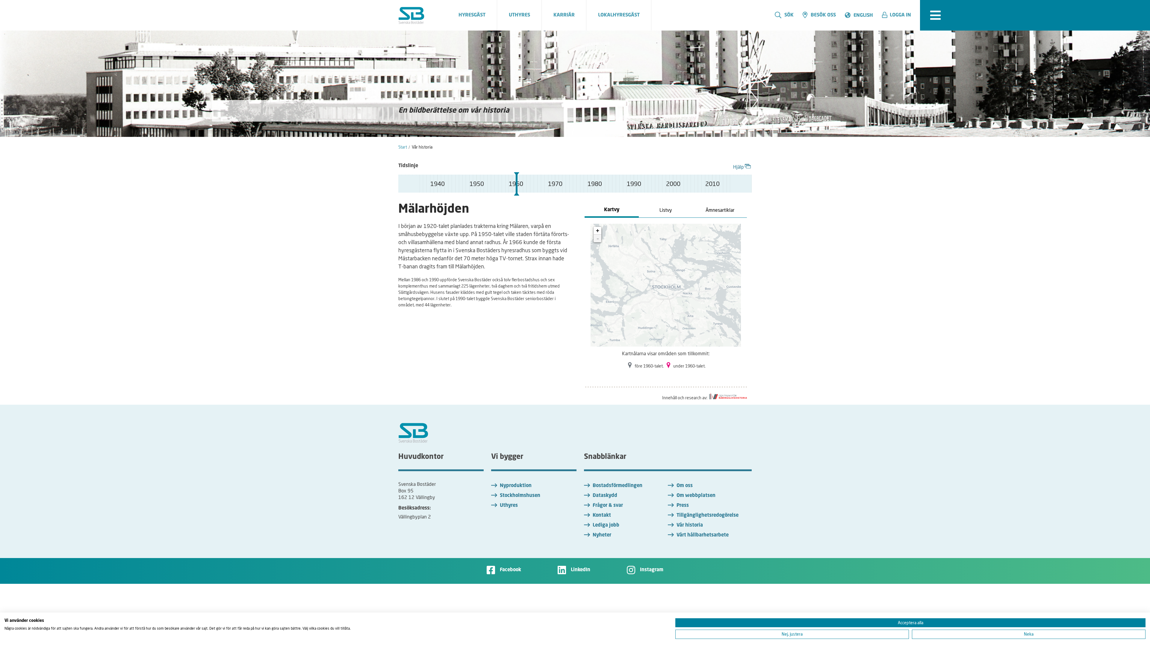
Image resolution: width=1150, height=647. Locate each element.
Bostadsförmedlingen (617, 485)
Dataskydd (605, 495)
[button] (898, 15)
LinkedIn (580, 570)
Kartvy (611, 210)
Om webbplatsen (696, 495)
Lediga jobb (606, 525)
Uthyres (509, 505)
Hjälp (738, 166)
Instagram (651, 570)
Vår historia (690, 525)
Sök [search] (789, 15)
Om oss (685, 485)
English (863, 15)
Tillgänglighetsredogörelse (708, 515)
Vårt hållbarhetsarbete (703, 535)
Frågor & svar (608, 505)
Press (683, 505)
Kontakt (602, 515)
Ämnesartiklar (720, 210)
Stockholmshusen (520, 495)
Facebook (510, 570)
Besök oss (823, 15)
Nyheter (602, 535)
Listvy (665, 210)
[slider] (517, 184)
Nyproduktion (516, 485)
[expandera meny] (935, 15)
